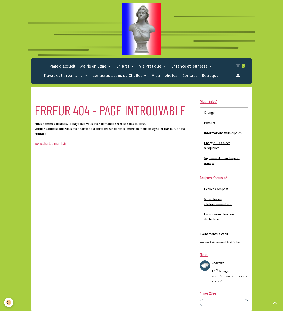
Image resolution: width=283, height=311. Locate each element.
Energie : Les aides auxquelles (217, 145)
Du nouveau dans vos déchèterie (219, 216)
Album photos (164, 75)
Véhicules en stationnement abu (218, 201)
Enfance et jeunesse (190, 66)
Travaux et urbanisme (63, 75)
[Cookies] (8, 302)
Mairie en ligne (93, 66)
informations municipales (223, 133)
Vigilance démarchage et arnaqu (222, 160)
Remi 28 (210, 123)
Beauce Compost (216, 189)
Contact (189, 75)
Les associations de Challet (118, 75)
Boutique (210, 75)
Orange (209, 112)
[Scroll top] (275, 303)
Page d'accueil (62, 66)
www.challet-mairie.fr (51, 143)
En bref (123, 66)
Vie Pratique (150, 66)
